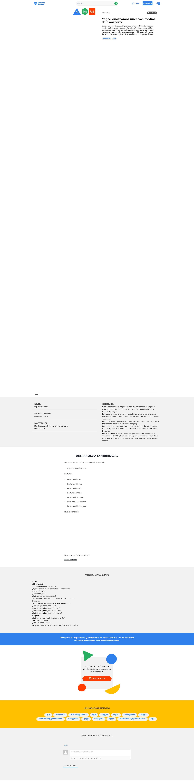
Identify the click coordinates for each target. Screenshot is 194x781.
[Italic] (74, 758)
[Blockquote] (88, 758)
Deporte (144, 714)
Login (137, 3)
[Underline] (77, 758)
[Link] (94, 758)
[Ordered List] (83, 758)
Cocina (115, 714)
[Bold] (71, 758)
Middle (40, 407)
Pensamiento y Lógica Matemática (132, 718)
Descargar (99, 678)
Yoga (114, 39)
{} (97, 758)
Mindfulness (106, 39)
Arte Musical (60, 714)
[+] (100, 758)
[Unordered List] (85, 758)
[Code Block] (91, 758)
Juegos (86, 718)
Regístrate (147, 3)
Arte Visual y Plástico (78, 714)
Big (35, 407)
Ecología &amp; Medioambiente (50, 718)
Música (111, 718)
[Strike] (80, 758)
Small (45, 407)
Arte (48, 714)
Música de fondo (70, 560)
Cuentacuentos (129, 714)
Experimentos (73, 718)
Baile (94, 714)
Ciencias (105, 714)
